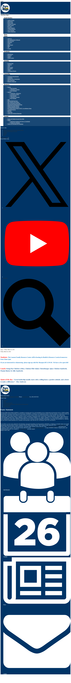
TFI (8, 47)
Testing (9, 56)
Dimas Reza (10, 21)
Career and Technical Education (14, 113)
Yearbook (9, 64)
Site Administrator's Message (13, 40)
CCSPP (9, 48)
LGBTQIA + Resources (15, 93)
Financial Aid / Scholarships (13, 79)
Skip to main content (5, 2)
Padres (8, 120)
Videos (9, 69)
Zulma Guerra (10, 25)
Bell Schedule (13, 95)
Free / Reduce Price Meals (13, 102)
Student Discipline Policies (13, 106)
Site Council (10, 45)
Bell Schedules (13, 88)
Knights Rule (10, 63)
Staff (8, 99)
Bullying (9, 111)
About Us (9, 38)
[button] (8, 17)
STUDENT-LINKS (14, 94)
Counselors (9, 77)
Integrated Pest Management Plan (14, 104)
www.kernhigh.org (23, 429)
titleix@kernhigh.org (61, 425)
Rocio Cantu (10, 23)
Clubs (8, 66)
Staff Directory (10, 41)
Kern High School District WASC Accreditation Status (19, 108)
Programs (9, 55)
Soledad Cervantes (11, 24)
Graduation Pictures (11, 71)
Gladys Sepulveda (11, 31)
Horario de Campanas (15, 122)
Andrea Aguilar (10, 20)
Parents (9, 87)
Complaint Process (11, 109)
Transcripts (9, 112)
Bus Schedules (13, 90)
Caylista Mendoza (11, 29)
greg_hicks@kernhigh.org (52, 426)
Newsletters (10, 68)
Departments (10, 54)
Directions (9, 42)
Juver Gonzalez (10, 30)
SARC (8, 43)
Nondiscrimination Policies (13, 107)
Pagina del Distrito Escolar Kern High (15, 119)
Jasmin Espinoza (11, 28)
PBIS (8, 46)
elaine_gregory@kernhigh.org (37, 427)
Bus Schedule (13, 98)
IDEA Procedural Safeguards (13, 103)
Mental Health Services (12, 101)
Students (9, 92)
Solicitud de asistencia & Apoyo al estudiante (20, 121)
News (2, 349)
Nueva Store (10, 67)
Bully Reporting (11, 80)
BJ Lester (9, 26)
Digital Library (10, 58)
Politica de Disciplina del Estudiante (15, 124)
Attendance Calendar (14, 89)
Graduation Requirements (13, 76)
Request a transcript (11, 81)
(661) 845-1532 (25, 396)
